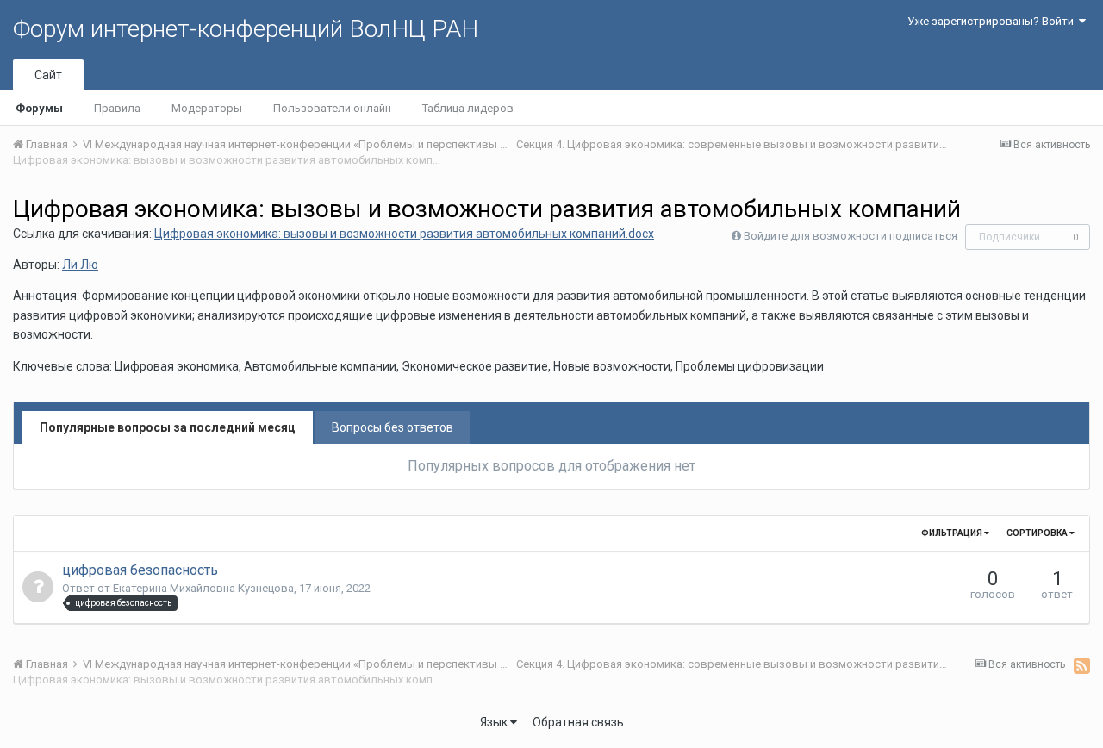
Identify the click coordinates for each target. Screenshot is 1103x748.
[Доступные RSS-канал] (1082, 665)
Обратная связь (578, 722)
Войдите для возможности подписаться (850, 235)
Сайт (48, 75)
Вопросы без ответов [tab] (392, 427)
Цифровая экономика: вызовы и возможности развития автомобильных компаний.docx (404, 233)
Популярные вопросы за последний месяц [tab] (168, 427)
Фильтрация (952, 533)
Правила (117, 108)
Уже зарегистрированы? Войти (993, 21)
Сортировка (1037, 533)
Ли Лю (80, 264)
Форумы (39, 108)
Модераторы (206, 108)
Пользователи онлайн (332, 108)
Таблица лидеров (468, 108)
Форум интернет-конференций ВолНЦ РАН (245, 29)
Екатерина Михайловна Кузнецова (203, 588)
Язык (495, 722)
